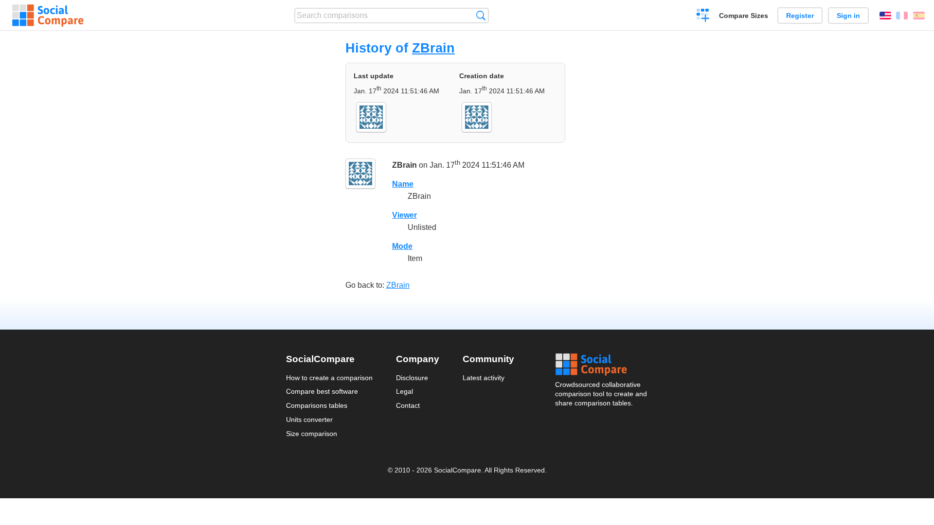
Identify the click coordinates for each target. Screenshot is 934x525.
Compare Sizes (743, 15)
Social (601, 364)
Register (800, 15)
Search (480, 15)
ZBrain (433, 47)
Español (919, 15)
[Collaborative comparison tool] (48, 15)
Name (402, 184)
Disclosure (412, 378)
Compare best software (322, 391)
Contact (408, 405)
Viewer (404, 215)
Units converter (309, 419)
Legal (404, 391)
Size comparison (311, 434)
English (885, 15)
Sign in (848, 15)
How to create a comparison (329, 378)
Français (902, 15)
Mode (402, 246)
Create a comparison (703, 16)
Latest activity (483, 378)
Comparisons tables (316, 405)
